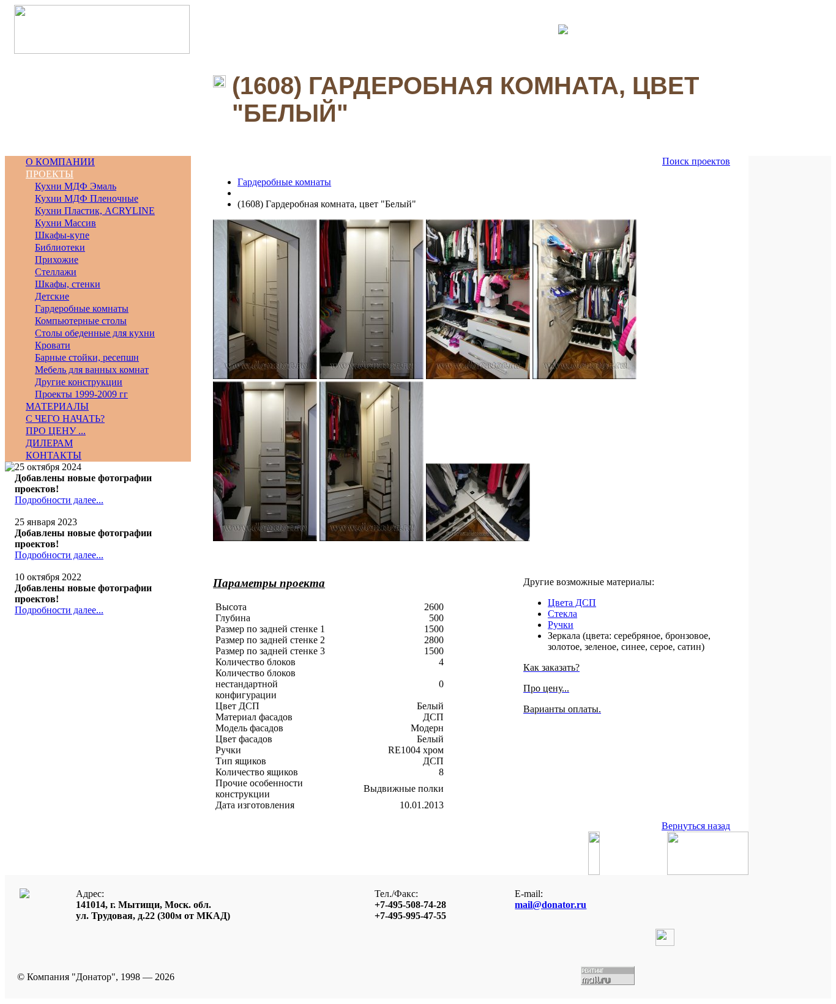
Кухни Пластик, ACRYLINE (95, 210)
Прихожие (56, 259)
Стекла (562, 613)
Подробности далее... (59, 500)
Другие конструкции (78, 382)
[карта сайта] (563, 31)
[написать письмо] (554, 29)
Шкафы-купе (62, 235)
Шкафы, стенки (67, 284)
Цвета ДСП (572, 602)
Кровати (52, 345)
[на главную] (102, 50)
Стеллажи (56, 272)
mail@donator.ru (550, 904)
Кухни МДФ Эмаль (75, 186)
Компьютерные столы (81, 321)
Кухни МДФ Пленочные (86, 198)
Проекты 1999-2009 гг (81, 394)
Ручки (560, 624)
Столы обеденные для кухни (95, 333)
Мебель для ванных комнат (92, 369)
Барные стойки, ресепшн (87, 357)
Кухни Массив (65, 223)
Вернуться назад (696, 826)
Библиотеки (60, 247)
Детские (52, 296)
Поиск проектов (696, 161)
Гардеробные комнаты (82, 308)
